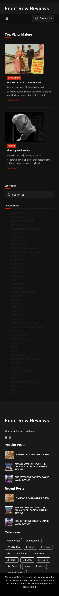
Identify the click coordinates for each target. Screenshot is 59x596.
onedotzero (18, 354)
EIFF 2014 (17, 264)
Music (14, 343)
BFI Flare (16, 224)
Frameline (17, 283)
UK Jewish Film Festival (25, 382)
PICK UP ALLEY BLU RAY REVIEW (24, 82)
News (14, 347)
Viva (13, 390)
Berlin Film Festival (22, 220)
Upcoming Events (21, 386)
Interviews (17, 295)
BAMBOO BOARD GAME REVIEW (32, 454)
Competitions (19, 236)
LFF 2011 (16, 299)
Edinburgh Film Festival (25, 252)
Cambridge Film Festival (25, 228)
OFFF (14, 350)
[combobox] (43, 18)
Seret (14, 366)
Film (13, 279)
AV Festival (17, 216)
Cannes (15, 232)
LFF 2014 (16, 311)
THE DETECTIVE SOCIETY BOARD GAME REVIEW (32, 478)
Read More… (13, 100)
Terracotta (17, 374)
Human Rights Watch (23, 291)
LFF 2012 (16, 303)
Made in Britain (20, 335)
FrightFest (17, 287)
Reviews (11, 146)
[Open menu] (7, 18)
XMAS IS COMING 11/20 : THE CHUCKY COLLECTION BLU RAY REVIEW (31, 466)
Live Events (18, 319)
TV (13, 378)
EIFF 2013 (17, 260)
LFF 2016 (16, 315)
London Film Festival (23, 323)
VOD (13, 394)
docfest (15, 240)
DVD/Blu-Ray (14, 78)
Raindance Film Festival (25, 358)
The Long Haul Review (18, 150)
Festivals (16, 276)
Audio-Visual (18, 212)
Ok (29, 591)
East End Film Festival (24, 248)
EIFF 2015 (17, 268)
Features (16, 272)
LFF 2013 (16, 307)
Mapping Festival (21, 339)
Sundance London (22, 370)
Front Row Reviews (27, 8)
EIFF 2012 (17, 256)
